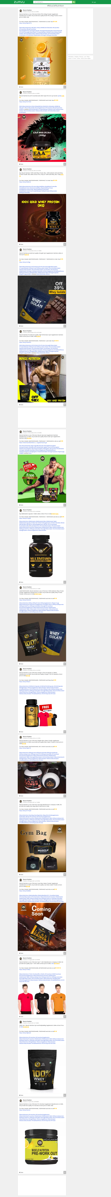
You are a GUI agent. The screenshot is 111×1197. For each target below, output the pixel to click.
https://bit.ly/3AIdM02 (25, 891)
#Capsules (37, 686)
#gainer (46, 447)
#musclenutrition (26, 445)
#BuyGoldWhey (40, 186)
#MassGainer (32, 32)
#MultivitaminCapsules (25, 523)
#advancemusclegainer (25, 448)
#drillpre (21, 453)
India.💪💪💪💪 (24, 1027)
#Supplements (39, 604)
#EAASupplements (54, 815)
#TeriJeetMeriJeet (41, 32)
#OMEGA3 (31, 686)
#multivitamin (60, 448)
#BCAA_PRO (47, 524)
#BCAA (48, 274)
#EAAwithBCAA (38, 106)
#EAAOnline (49, 27)
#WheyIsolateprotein (58, 527)
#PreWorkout (29, 35)
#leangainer (46, 448)
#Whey (30, 603)
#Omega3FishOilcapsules (46, 30)
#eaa (30, 453)
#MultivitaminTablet (43, 272)
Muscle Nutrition (27, 10)
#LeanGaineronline (24, 526)
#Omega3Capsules (35, 30)
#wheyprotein (32, 447)
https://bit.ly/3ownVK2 (25, 342)
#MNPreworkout (56, 974)
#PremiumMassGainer (54, 33)
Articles (70, 58)
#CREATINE (34, 523)
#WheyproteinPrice (24, 272)
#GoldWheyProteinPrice (25, 191)
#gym (32, 445)
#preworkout (53, 448)
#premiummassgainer (37, 448)
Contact (78, 58)
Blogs (88, 56)
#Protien (40, 612)
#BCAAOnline (22, 524)
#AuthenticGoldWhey (35, 188)
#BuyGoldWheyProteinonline (41, 189)
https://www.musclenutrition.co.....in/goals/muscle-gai (33, 442)
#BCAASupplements (38, 524)
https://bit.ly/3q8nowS (25, 1033)
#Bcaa (38, 27)
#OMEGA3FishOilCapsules (47, 686)
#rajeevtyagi (61, 451)
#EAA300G (45, 106)
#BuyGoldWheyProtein (47, 188)
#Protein (21, 32)
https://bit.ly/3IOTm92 (25, 101)
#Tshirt (30, 974)
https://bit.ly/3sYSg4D (25, 518)
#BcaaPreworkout (31, 29)
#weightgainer (33, 451)
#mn (20, 445)
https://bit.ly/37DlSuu (24, 969)
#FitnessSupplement (48, 271)
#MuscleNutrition (26, 27)
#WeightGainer (34, 272)
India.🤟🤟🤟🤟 (55, 963)
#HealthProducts (47, 604)
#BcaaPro (21, 108)
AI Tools (74, 58)
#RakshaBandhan (33, 895)
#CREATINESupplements (44, 523)
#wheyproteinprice (24, 451)
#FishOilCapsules (58, 686)
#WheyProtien (47, 689)
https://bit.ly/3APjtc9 (24, 681)
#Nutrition (32, 604)
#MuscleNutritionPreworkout (26, 527)
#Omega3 (43, 35)
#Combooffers (36, 974)
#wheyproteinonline (30, 450)
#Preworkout (22, 29)
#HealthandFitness (59, 271)
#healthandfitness (51, 450)
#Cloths (43, 974)
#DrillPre (21, 109)
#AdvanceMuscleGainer (42, 33)
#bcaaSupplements (24, 30)
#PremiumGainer (56, 526)
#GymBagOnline (38, 815)
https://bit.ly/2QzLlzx (24, 1110)
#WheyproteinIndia (41, 752)
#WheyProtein (50, 32)
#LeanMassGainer (54, 895)
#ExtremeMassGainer (29, 33)
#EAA (32, 106)
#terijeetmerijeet (23, 447)
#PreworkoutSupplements (26, 607)
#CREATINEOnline (55, 523)
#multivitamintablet (42, 451)
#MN (20, 27)
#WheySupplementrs (45, 603)
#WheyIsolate (58, 32)
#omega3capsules (52, 451)
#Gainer (21, 33)
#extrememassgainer (53, 447)
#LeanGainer (22, 35)
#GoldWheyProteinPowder (26, 189)
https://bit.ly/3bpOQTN (25, 23)
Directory (81, 56)
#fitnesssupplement (40, 450)
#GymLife (59, 30)
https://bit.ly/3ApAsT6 (25, 748)
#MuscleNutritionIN (24, 604)
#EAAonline (51, 106)
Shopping (76, 56)
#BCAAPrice (29, 524)
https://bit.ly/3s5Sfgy (24, 262)
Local (85, 56)
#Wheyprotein (32, 752)
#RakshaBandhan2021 (43, 895)
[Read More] (64, 87)
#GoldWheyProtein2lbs (51, 186)
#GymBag (31, 815)
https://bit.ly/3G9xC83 (25, 600)
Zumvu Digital (87, 58)
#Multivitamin (37, 35)
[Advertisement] (30, 417)
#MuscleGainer (42, 530)
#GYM (55, 30)
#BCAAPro (34, 27)
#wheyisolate (39, 447)
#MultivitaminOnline (41, 521)
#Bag (44, 815)
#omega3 (21, 450)
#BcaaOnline (56, 27)
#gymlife (36, 445)
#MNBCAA (43, 27)
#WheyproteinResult (52, 752)
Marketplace (71, 56)
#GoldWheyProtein (24, 188)
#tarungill (26, 32)
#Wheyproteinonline (52, 35)
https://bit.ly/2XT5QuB (25, 810)
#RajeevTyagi (23, 274)
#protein (41, 445)
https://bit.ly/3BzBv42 (25, 182)
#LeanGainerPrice (34, 526)
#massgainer (52, 445)
